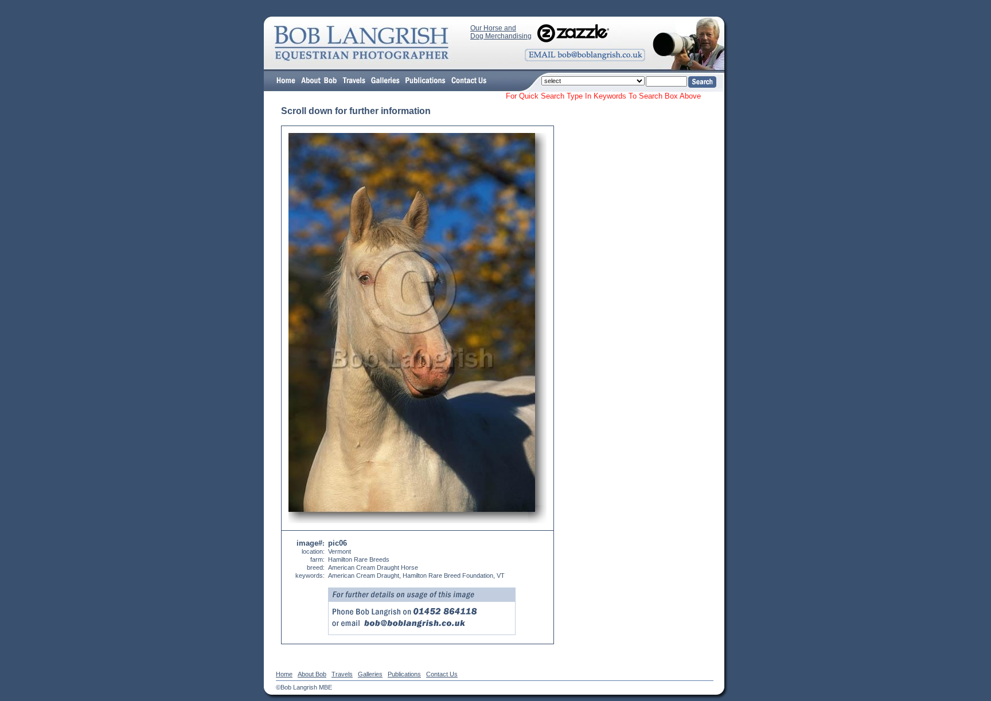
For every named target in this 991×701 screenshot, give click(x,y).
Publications (404, 674)
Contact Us (442, 674)
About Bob (312, 674)
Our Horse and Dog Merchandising (501, 32)
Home (284, 674)
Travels (342, 674)
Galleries (370, 674)
